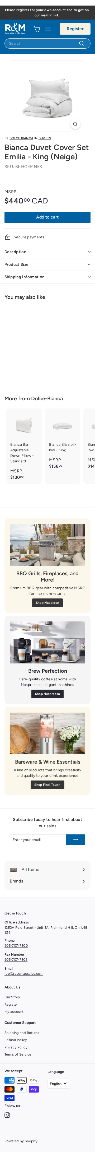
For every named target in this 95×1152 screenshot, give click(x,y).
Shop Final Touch (47, 785)
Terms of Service (17, 1054)
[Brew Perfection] (47, 642)
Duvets (45, 138)
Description (15, 251)
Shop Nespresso (47, 694)
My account (14, 1012)
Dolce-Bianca (47, 398)
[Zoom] (75, 124)
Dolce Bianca (21, 138)
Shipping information (24, 277)
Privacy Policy (15, 1047)
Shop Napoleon (47, 603)
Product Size (16, 264)
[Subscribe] (75, 839)
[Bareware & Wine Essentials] (47, 734)
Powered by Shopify (20, 1141)
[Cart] (37, 29)
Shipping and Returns (21, 1033)
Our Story (12, 997)
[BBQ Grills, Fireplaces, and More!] (47, 545)
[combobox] (47, 43)
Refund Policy (15, 1040)
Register (75, 28)
